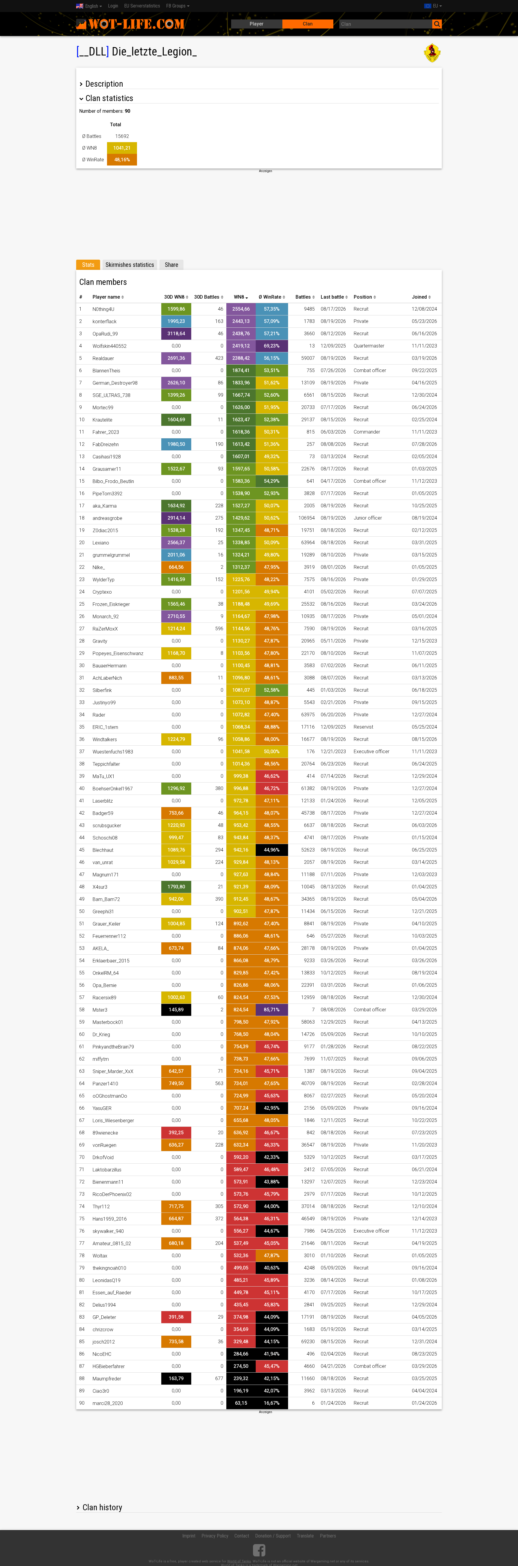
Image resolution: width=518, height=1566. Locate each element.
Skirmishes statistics (130, 264)
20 (82, 542)
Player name (106, 297)
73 (82, 1194)
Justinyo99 (104, 702)
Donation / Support (273, 1536)
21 (82, 555)
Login (113, 6)
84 (82, 1329)
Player (256, 24)
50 (82, 911)
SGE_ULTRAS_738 (111, 395)
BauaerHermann (110, 666)
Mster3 (100, 1010)
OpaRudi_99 (105, 334)
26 (82, 616)
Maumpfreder (107, 1379)
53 (82, 948)
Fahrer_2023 (106, 432)
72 (82, 1182)
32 (82, 690)
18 (82, 518)
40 (82, 788)
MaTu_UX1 (104, 776)
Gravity (100, 641)
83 (82, 1317)
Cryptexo (102, 592)
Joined (419, 297)
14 (82, 469)
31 (82, 678)
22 (82, 567)
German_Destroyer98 (115, 383)
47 (82, 874)
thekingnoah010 (109, 1268)
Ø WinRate (270, 297)
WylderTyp (104, 580)
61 (82, 1046)
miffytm (101, 1059)
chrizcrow (103, 1329)
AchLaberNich (107, 678)
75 (82, 1218)
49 (82, 899)
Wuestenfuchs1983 (113, 752)
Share (171, 264)
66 (82, 1108)
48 (82, 887)
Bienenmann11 (108, 1182)
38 (82, 764)
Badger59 (103, 813)
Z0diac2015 (105, 530)
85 (82, 1341)
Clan (308, 24)
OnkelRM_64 (106, 973)
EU (435, 6)
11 (82, 432)
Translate (305, 1536)
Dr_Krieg (101, 1034)
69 (82, 1145)
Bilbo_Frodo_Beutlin (113, 481)
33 (82, 702)
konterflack (105, 321)
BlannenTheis (106, 371)
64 (82, 1083)
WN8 (239, 297)
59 (82, 1022)
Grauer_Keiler (107, 924)
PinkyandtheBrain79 (113, 1047)
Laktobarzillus (107, 1170)
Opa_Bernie (105, 985)
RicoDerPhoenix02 (112, 1194)
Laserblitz (103, 801)
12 (82, 444)
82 (82, 1305)
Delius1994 (104, 1305)
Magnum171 (106, 875)
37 (82, 751)
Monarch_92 (106, 616)
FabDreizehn (106, 444)
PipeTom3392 (107, 494)
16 (82, 493)
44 (82, 837)
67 (82, 1120)
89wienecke (105, 1133)
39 (82, 776)
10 (82, 419)
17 (82, 506)
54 (82, 960)
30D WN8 (174, 297)
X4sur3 (100, 887)
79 (82, 1268)
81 (82, 1292)
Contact (241, 1536)
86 (82, 1354)
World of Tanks (239, 1561)
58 (82, 1010)
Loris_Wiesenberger (113, 1120)
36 (82, 739)
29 (82, 653)
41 (82, 801)
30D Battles (206, 297)
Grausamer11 (107, 469)
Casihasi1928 (107, 457)
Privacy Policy (214, 1536)
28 (82, 641)
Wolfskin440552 (110, 346)
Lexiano (101, 543)
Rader (99, 715)
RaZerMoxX (105, 629)
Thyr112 (101, 1207)
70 (82, 1157)
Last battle (332, 297)
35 (82, 727)
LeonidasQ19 (107, 1280)
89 (82, 1391)
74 (82, 1206)
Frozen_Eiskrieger (111, 604)
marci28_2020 (108, 1403)
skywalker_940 (108, 1231)
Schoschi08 (105, 838)
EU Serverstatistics (142, 6)
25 (82, 604)
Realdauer (103, 358)
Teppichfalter (106, 764)
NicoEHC (102, 1354)
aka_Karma (105, 506)
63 (82, 1071)
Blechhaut (103, 850)
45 (82, 850)
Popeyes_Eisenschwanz (118, 653)
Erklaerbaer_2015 (111, 961)
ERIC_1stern (105, 727)
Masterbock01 (108, 1022)
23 (82, 579)
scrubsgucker (107, 825)
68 (82, 1132)
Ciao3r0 (101, 1391)
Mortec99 (103, 407)
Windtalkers (105, 739)
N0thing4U (103, 309)
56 (82, 985)
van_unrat (103, 862)
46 (82, 862)
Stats (88, 264)
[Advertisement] (259, 215)
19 (82, 530)
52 (82, 936)
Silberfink (102, 690)
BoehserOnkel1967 (113, 789)
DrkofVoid (103, 1157)
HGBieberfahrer (109, 1366)
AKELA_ (101, 948)
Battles (303, 297)
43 (82, 825)
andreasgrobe (107, 518)
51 (82, 923)
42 (82, 813)
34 (82, 714)
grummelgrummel (111, 555)
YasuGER (102, 1108)
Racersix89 (104, 998)
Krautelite (102, 420)
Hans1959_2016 (110, 1219)
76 (82, 1231)
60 (82, 1034)
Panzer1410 (105, 1084)
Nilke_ (99, 567)
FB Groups (176, 6)
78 (82, 1255)
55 (82, 973)
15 (82, 481)
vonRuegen (104, 1145)
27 (82, 628)
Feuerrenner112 (109, 936)
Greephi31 (103, 911)
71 (82, 1169)
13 (82, 456)
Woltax (100, 1256)
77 (82, 1243)
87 (82, 1366)
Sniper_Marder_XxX (113, 1071)
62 (82, 1059)
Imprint (188, 1536)
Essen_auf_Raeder (112, 1293)
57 (82, 997)
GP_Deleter (104, 1317)
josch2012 (104, 1342)
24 (82, 592)
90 (82, 1403)
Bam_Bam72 (106, 899)
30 (82, 665)
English (91, 6)
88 (82, 1378)
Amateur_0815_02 (112, 1243)
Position (363, 297)
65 (82, 1096)
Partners (328, 1536)
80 (82, 1280)
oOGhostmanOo (110, 1096)
